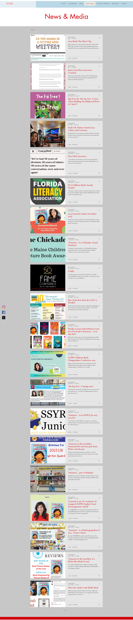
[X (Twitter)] (3, 317)
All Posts (32, 30)
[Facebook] (3, 312)
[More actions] (100, 38)
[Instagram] (3, 307)
